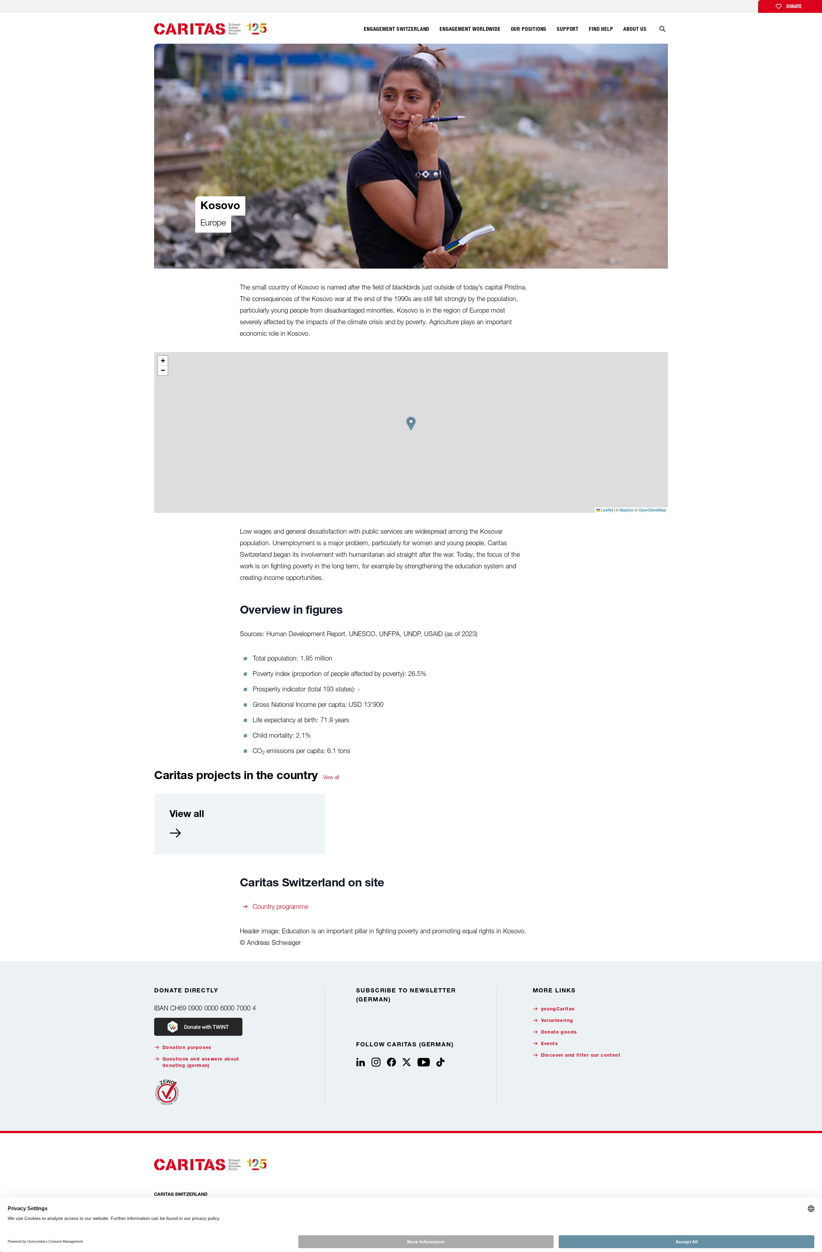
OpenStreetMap (652, 509)
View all (331, 777)
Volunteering (557, 1021)
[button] (411, 423)
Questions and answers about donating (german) (200, 1062)
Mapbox (627, 509)
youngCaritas (558, 1009)
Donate (793, 6)
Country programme (280, 906)
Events (549, 1044)
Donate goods (559, 1032)
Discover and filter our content (580, 1055)
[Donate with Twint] (198, 1027)
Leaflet (606, 509)
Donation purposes (187, 1048)
